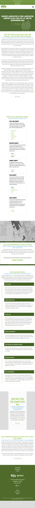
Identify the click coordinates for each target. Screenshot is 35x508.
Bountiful (13, 211)
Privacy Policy (20, 503)
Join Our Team (17, 2)
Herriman (13, 137)
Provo (12, 191)
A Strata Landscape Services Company (22, 502)
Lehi (12, 192)
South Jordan (13, 136)
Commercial (17, 471)
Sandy (12, 133)
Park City (13, 169)
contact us (12, 279)
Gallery (17, 498)
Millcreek (13, 134)
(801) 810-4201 (17, 3)
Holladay (12, 131)
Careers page (19, 422)
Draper (12, 139)
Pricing (17, 475)
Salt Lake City (13, 130)
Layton (12, 209)
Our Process (17, 496)
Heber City (13, 155)
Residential (17, 473)
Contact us (32, 90)
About (17, 494)
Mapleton (13, 188)
